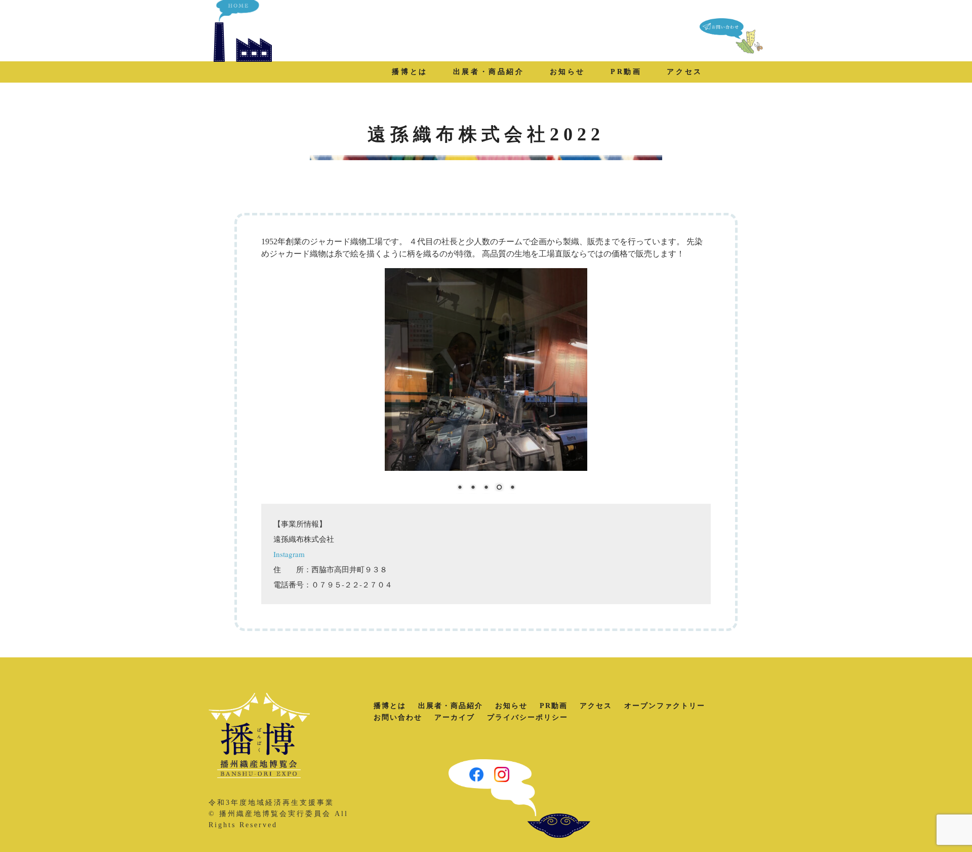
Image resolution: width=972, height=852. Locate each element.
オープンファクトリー (664, 706)
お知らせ (567, 71)
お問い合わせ (398, 717)
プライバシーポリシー (527, 717)
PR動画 (626, 71)
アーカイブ (454, 717)
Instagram (289, 554)
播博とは (409, 71)
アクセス (684, 71)
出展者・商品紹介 (488, 71)
